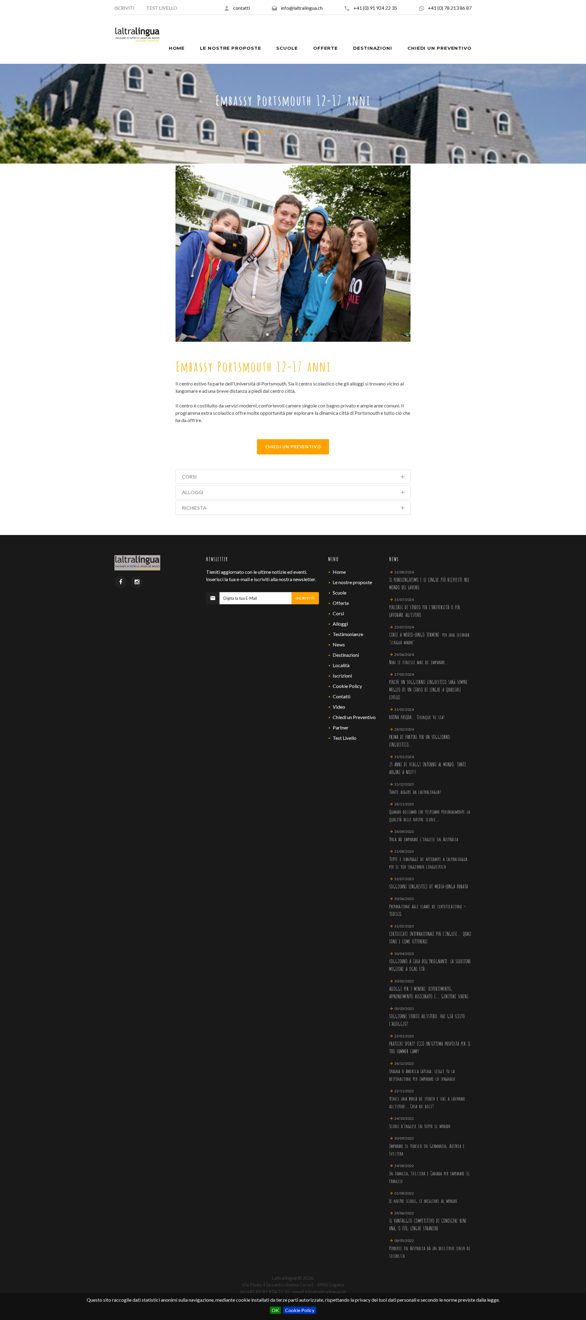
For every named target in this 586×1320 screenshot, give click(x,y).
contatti (241, 8)
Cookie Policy (299, 1310)
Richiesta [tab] (194, 508)
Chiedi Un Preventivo (293, 446)
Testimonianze (348, 634)
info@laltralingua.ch (302, 8)
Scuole (266, 131)
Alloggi (340, 624)
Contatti (341, 696)
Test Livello (344, 738)
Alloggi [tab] (192, 492)
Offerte (341, 603)
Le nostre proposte (352, 582)
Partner (341, 727)
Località (341, 665)
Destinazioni (346, 655)
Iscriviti (305, 598)
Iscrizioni (342, 675)
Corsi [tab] (189, 476)
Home (246, 131)
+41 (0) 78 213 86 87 (450, 8)
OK (275, 1310)
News (339, 644)
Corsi (338, 613)
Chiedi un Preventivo (354, 717)
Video (339, 707)
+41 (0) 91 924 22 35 (375, 8)
